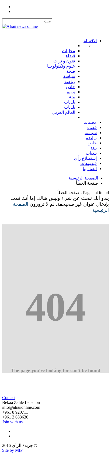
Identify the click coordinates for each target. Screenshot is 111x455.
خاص (92, 143)
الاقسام (90, 40)
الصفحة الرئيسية (83, 178)
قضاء (92, 127)
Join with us (12, 422)
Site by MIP (12, 450)
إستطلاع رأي (85, 158)
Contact (8, 397)
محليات (90, 122)
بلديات (91, 153)
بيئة (94, 148)
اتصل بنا (90, 168)
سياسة (91, 132)
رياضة (91, 137)
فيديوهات (88, 163)
